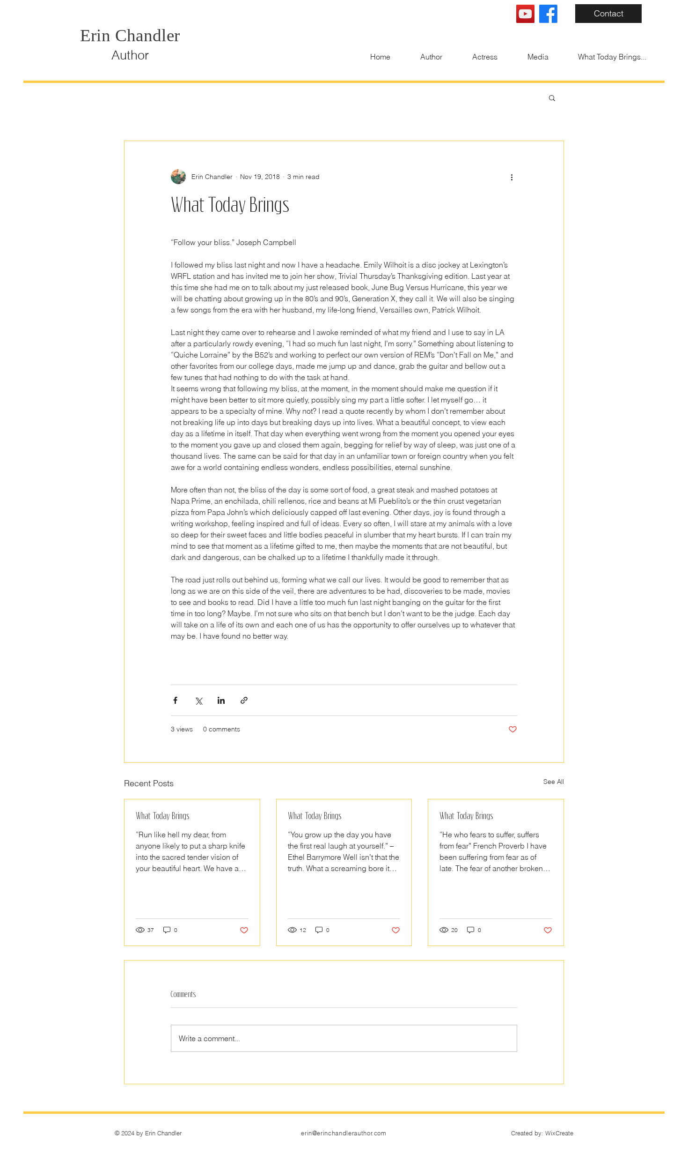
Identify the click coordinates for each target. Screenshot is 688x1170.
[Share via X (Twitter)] (198, 700)
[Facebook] (548, 14)
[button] (552, 97)
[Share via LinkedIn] (221, 700)
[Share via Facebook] (175, 700)
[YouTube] (525, 14)
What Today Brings (163, 816)
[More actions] (511, 176)
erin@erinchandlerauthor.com (344, 1133)
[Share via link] (244, 700)
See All (553, 781)
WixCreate (559, 1133)
